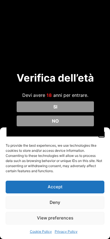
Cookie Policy (41, 231)
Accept (55, 186)
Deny (55, 202)
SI (55, 107)
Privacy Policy (66, 231)
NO (55, 121)
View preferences (55, 218)
